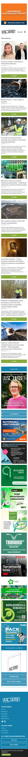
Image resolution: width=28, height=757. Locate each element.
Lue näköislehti (14, 414)
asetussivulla (4, 752)
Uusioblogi (9, 65)
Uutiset (8, 143)
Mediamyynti (4, 711)
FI (21, 32)
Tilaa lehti (14, 740)
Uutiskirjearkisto (14, 676)
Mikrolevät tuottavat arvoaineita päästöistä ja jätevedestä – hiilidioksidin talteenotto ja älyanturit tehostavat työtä (14, 183)
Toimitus (3, 709)
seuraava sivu (4, 365)
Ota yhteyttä (4, 714)
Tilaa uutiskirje (14, 744)
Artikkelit (9, 225)
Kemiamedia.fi (4, 730)
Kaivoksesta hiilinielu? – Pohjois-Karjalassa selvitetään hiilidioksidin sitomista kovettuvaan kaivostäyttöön (13, 261)
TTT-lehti (3, 728)
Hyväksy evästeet (6, 754)
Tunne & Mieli (4, 732)
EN (19, 32)
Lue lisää (14, 76)
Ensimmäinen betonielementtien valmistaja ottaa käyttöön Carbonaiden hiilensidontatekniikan (13, 140)
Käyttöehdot (4, 716)
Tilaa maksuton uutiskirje (14, 681)
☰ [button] (25, 32)
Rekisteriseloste (5, 718)
